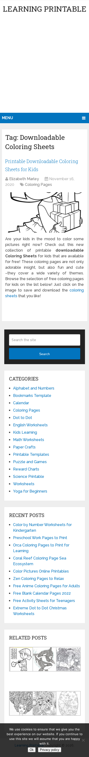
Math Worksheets (28, 439)
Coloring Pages (38, 184)
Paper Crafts (24, 447)
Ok (32, 750)
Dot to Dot (22, 417)
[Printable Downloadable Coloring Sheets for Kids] (44, 212)
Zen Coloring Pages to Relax (38, 578)
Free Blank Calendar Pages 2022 (42, 593)
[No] (83, 740)
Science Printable (28, 476)
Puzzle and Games (30, 462)
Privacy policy (49, 750)
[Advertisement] (44, 65)
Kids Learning (25, 432)
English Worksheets (30, 425)
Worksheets (23, 484)
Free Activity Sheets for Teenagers (44, 600)
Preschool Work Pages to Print (40, 538)
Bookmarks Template (32, 395)
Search (44, 354)
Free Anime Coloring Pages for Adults (46, 586)
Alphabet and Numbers (33, 388)
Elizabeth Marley (24, 179)
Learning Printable (44, 9)
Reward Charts (26, 469)
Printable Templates (31, 454)
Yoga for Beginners (30, 491)
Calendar (21, 403)
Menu (7, 118)
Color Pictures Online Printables (41, 571)
